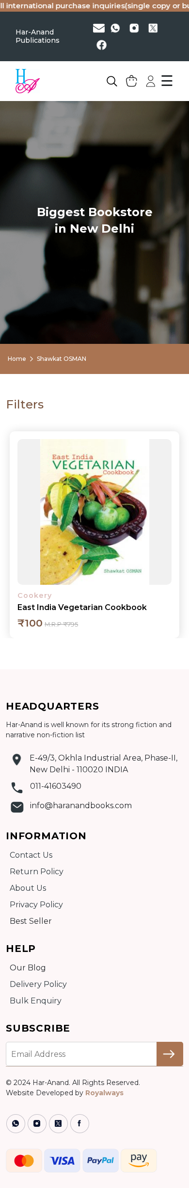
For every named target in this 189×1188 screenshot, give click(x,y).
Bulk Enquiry (36, 1000)
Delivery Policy (38, 984)
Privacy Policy (36, 904)
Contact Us (31, 855)
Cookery (34, 595)
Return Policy (36, 871)
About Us (28, 888)
